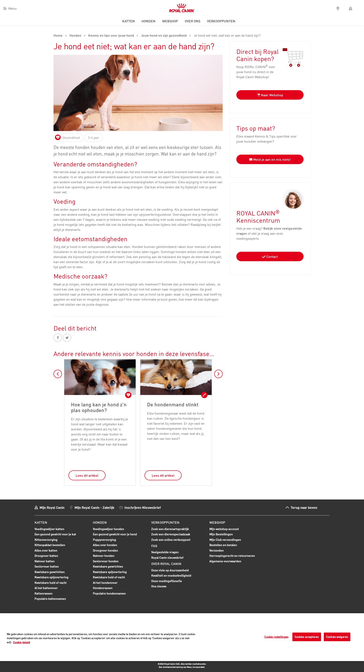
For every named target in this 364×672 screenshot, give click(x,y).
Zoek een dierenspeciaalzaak (170, 534)
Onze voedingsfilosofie (166, 581)
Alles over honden (105, 545)
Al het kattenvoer (46, 588)
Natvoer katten (45, 561)
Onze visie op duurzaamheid (170, 570)
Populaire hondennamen (109, 593)
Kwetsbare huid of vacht (51, 583)
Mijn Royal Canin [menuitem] (52, 507)
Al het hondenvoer (105, 582)
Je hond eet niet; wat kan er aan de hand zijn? (227, 36)
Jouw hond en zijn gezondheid (164, 36)
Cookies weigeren (337, 637)
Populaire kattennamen (50, 599)
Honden (75, 36)
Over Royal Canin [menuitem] (166, 563)
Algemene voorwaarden (225, 561)
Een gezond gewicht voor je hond (115, 534)
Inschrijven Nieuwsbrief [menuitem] (142, 507)
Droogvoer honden (105, 551)
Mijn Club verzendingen (225, 539)
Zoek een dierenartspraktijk (170, 529)
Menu (12, 8)
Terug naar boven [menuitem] (304, 507)
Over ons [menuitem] (192, 21)
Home (58, 36)
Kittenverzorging (46, 540)
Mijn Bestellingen (221, 534)
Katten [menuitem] (128, 21)
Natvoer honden (103, 556)
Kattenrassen (43, 593)
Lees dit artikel (87, 475)
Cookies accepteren (307, 637)
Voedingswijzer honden (108, 529)
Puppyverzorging (104, 540)
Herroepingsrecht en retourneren (232, 555)
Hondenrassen (102, 588)
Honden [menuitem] (148, 21)
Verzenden (216, 550)
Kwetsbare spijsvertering (51, 577)
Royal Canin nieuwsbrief (167, 557)
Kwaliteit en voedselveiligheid (171, 575)
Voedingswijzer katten (49, 529)
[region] (182, 637)
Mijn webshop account (224, 529)
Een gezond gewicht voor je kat (55, 534)
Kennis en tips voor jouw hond (111, 36)
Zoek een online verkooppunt (170, 539)
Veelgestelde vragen (165, 552)
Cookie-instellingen (276, 637)
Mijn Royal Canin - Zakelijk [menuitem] (94, 507)
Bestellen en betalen (223, 545)
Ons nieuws (158, 586)
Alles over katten (46, 551)
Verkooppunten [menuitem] (221, 21)
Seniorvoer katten (47, 567)
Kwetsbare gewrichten (50, 572)
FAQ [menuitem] (154, 545)
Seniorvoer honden (106, 561)
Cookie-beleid (21, 642)
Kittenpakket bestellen (50, 545)
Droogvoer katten (46, 556)
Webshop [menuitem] (170, 21)
